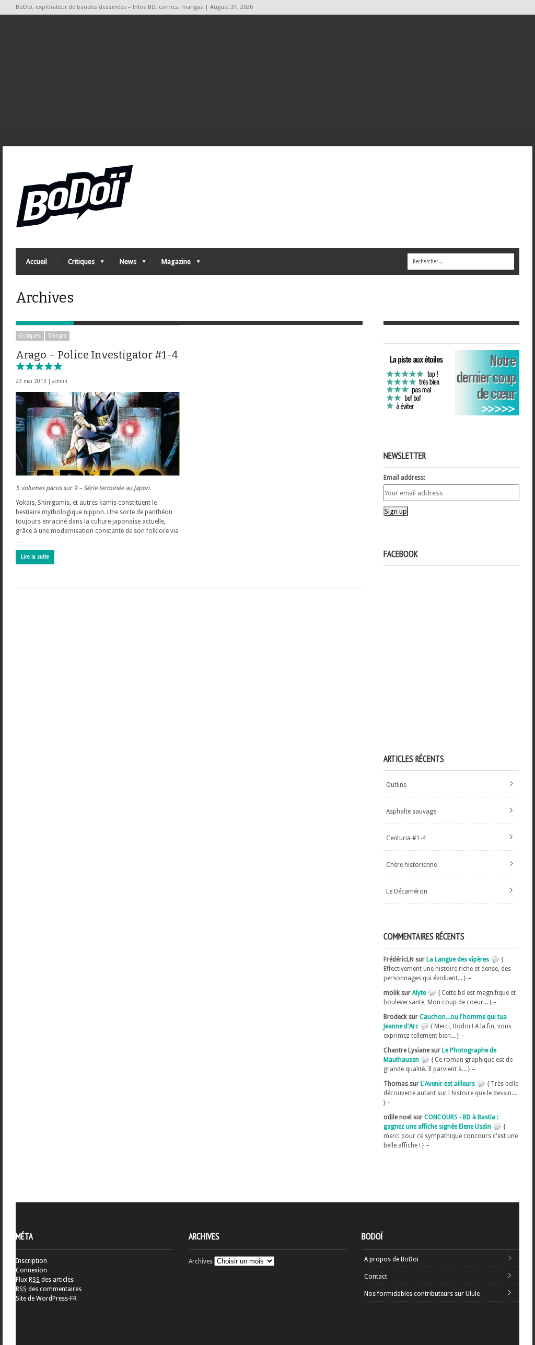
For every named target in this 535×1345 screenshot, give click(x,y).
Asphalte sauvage (411, 811)
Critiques (76, 264)
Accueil (36, 261)
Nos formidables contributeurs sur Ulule (422, 1293)
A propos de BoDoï (391, 1259)
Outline (396, 785)
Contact (375, 1276)
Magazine (171, 264)
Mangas (57, 336)
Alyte (419, 992)
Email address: (404, 477)
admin (59, 381)
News (122, 264)
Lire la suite (35, 557)
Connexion (31, 1270)
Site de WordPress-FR (46, 1298)
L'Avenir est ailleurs (448, 1083)
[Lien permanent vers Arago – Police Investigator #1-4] (98, 434)
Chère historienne (411, 864)
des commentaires (49, 1289)
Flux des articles (45, 1279)
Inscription (31, 1261)
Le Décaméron (406, 891)
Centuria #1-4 (406, 838)
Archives (201, 1261)
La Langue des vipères (457, 959)
